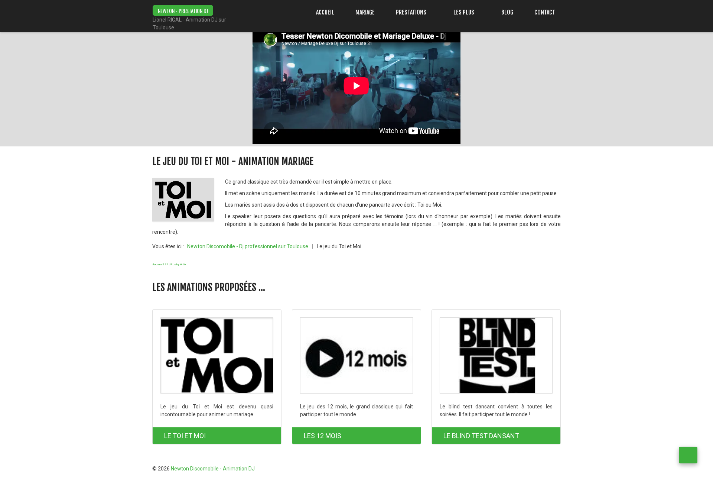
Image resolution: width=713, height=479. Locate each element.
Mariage (365, 12)
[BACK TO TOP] (688, 455)
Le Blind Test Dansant (481, 436)
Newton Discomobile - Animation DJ (213, 469)
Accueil (325, 12)
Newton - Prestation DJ (183, 10)
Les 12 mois (322, 436)
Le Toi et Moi (185, 436)
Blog (507, 12)
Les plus (463, 12)
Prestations (411, 12)
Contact (544, 12)
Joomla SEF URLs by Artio (169, 264)
